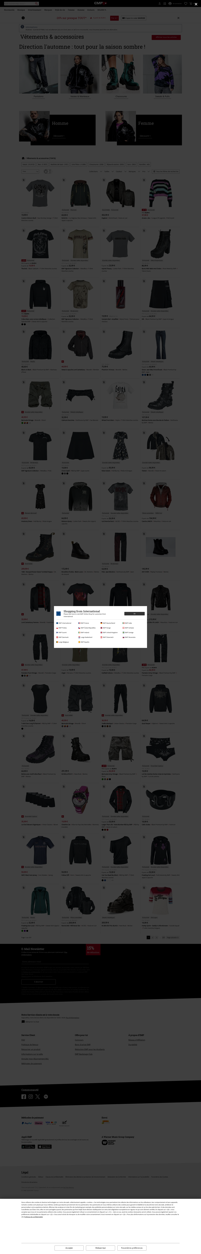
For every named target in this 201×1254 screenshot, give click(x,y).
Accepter (69, 1248)
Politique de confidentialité (33, 1217)
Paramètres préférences (132, 1248)
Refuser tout (100, 1248)
